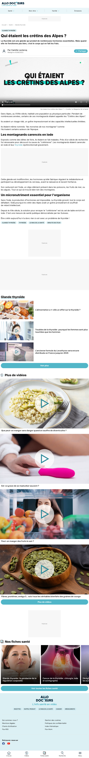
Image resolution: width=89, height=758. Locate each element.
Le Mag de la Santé (37, 223)
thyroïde (19, 145)
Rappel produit (29, 709)
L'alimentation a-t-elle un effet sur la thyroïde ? (57, 310)
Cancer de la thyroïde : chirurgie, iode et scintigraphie (60, 679)
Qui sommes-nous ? (10, 720)
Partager (82, 51)
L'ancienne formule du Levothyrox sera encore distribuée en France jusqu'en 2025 (57, 351)
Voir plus (44, 365)
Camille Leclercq (19, 50)
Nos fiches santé (17, 641)
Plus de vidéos (15, 375)
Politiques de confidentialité (55, 723)
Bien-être (32, 11)
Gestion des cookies (53, 720)
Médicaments (70, 709)
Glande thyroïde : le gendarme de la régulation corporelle (19, 679)
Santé (10, 11)
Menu (80, 756)
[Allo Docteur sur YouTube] (8, 743)
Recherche (62, 756)
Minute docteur (54, 223)
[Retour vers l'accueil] (44, 4)
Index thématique (51, 726)
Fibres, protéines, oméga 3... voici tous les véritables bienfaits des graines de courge (41, 596)
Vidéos (26, 756)
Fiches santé (44, 756)
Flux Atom (48, 729)
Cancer (59, 709)
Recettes (17, 709)
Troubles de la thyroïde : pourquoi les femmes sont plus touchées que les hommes (61, 330)
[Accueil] (44, 700)
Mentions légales (8, 723)
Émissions (78, 11)
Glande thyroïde (20, 25)
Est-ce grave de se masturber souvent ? (20, 486)
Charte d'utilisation (9, 726)
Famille (54, 11)
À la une (8, 756)
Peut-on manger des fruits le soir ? (17, 541)
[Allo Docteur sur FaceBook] (3, 743)
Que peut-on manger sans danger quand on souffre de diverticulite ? (34, 430)
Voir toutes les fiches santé (44, 688)
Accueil (4, 25)
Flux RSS (5, 729)
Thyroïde (22, 223)
